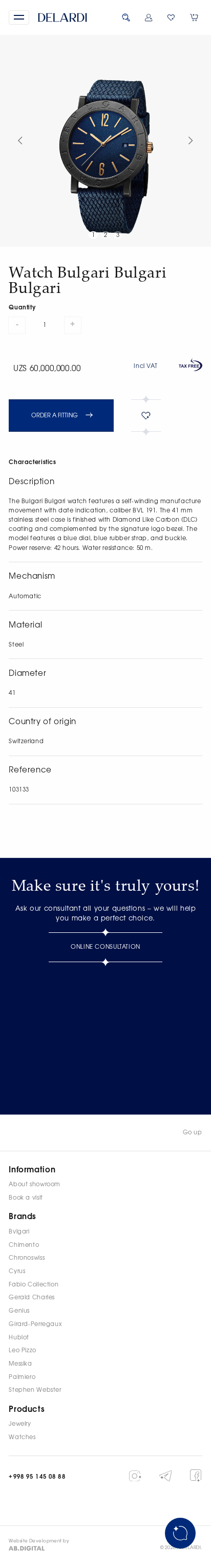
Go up (192, 1132)
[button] (19, 17)
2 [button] (106, 235)
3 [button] (118, 235)
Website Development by (39, 1541)
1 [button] (93, 235)
